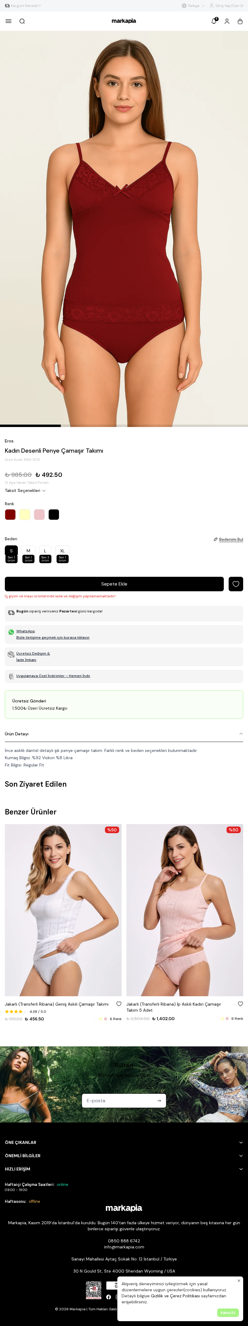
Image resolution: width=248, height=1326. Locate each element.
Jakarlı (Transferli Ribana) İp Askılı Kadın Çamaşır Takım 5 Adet (52, 1007)
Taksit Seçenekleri (22, 490)
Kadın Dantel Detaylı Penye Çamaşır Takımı (168, 1004)
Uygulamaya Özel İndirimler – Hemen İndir (53, 675)
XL (62, 552)
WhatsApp (25, 631)
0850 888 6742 (124, 1241)
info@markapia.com (124, 1247)
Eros (9, 441)
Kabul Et (228, 1312)
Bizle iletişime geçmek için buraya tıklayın (53, 637)
